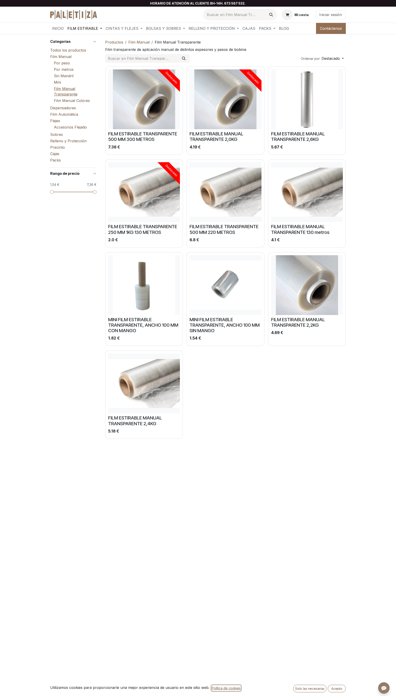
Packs (55, 160)
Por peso (62, 63)
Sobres (56, 134)
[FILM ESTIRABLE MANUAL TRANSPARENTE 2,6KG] (307, 99)
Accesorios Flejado (70, 127)
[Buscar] (271, 14)
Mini (57, 82)
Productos (114, 42)
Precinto (57, 147)
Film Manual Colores (72, 100)
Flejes (55, 120)
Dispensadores (63, 108)
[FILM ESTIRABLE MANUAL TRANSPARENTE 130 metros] (307, 192)
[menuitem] (58, 28)
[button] (322, 58)
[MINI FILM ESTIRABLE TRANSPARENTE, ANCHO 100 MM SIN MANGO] (225, 285)
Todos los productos (68, 50)
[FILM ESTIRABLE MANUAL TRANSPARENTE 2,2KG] (307, 285)
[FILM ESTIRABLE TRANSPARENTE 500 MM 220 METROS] (225, 192)
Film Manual (61, 56)
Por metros (64, 69)
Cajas (54, 153)
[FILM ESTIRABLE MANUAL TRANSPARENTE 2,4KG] (144, 383)
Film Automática (64, 114)
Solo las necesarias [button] (309, 689)
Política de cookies (226, 688)
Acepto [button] (336, 689)
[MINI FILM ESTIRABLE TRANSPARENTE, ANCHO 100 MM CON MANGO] (144, 285)
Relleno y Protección (68, 141)
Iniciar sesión (330, 14)
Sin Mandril (64, 76)
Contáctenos (331, 28)
